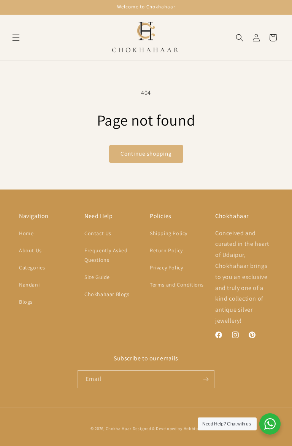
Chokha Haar (119, 428)
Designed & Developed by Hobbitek (167, 428)
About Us (30, 250)
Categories (32, 267)
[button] (16, 37)
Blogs (26, 301)
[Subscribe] (205, 379)
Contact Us (97, 233)
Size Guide (97, 277)
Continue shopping (146, 153)
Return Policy (166, 250)
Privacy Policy (166, 267)
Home (26, 233)
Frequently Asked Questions (106, 255)
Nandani (29, 284)
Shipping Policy (168, 233)
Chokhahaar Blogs (107, 294)
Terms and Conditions (177, 284)
